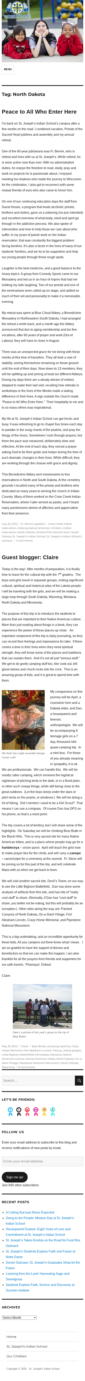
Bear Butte (39, 1046)
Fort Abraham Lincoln (38, 1050)
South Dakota (69, 1062)
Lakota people (71, 1050)
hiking (57, 1050)
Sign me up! (14, 1177)
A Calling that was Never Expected (30, 1212)
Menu (8, 69)
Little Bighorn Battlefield (18, 1054)
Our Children (17, 1356)
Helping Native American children (39, 528)
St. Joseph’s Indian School (27, 1346)
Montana (56, 1054)
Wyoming (8, 1067)
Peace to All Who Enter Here (39, 112)
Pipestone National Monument (39, 1062)
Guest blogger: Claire (30, 557)
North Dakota (26, 532)
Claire (24, 1046)
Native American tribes (40, 1058)
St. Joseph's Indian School (29, 536)
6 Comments (26, 1067)
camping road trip (59, 1046)
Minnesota (42, 1054)
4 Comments (24, 540)
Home (11, 1337)
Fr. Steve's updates (33, 523)
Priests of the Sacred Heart (53, 532)
